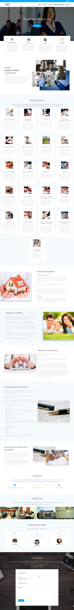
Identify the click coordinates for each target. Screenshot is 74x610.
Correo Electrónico (22, 583)
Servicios (50, 4)
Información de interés (59, 4)
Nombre (19, 576)
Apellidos (39, 576)
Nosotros (44, 4)
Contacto (67, 4)
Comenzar (37, 25)
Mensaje (20, 587)
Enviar (21, 600)
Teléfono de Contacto (23, 578)
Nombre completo (22, 572)
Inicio (39, 4)
